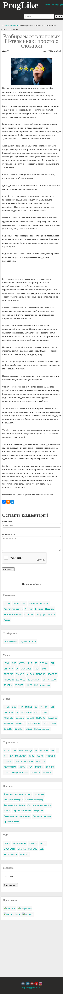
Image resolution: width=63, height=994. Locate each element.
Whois (22, 805)
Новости (14, 25)
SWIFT (45, 669)
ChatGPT (28, 614)
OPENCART (9, 849)
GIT (52, 663)
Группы (23, 641)
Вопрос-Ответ (19, 603)
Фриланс (44, 603)
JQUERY (8, 685)
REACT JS (52, 674)
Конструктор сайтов (13, 609)
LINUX (29, 685)
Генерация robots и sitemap (17, 816)
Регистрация (57, 5)
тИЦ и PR (38, 810)
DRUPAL (22, 849)
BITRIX (7, 843)
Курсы (7, 620)
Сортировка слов (23, 794)
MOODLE (24, 854)
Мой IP (7, 810)
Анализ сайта (10, 805)
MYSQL (22, 663)
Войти (47, 5)
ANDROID (8, 674)
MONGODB (26, 669)
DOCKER (19, 685)
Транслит (8, 794)
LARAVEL (20, 680)
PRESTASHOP (10, 854)
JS (36, 663)
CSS (14, 663)
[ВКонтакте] (4, 502)
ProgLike (20, 5)
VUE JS (30, 674)
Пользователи (10, 641)
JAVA (53, 680)
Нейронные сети (42, 685)
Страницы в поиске (22, 810)
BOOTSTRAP (34, 680)
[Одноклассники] (8, 502)
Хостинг (29, 609)
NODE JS (40, 674)
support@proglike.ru (31, 988)
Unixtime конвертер (34, 799)
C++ (11, 669)
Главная (5, 25)
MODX (43, 843)
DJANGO (20, 674)
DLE (42, 849)
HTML (7, 663)
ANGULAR (9, 680)
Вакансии (33, 603)
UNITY (46, 680)
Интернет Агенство (13, 614)
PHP (30, 663)
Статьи (7, 603)
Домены (39, 609)
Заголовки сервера (42, 816)
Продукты (50, 609)
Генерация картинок (45, 614)
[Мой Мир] (12, 502)
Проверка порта (11, 822)
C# (17, 669)
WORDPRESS (19, 843)
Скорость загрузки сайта (39, 805)
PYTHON (44, 663)
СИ (5, 669)
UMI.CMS (32, 849)
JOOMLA (33, 843)
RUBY (37, 669)
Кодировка (39, 794)
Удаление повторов (13, 799)
